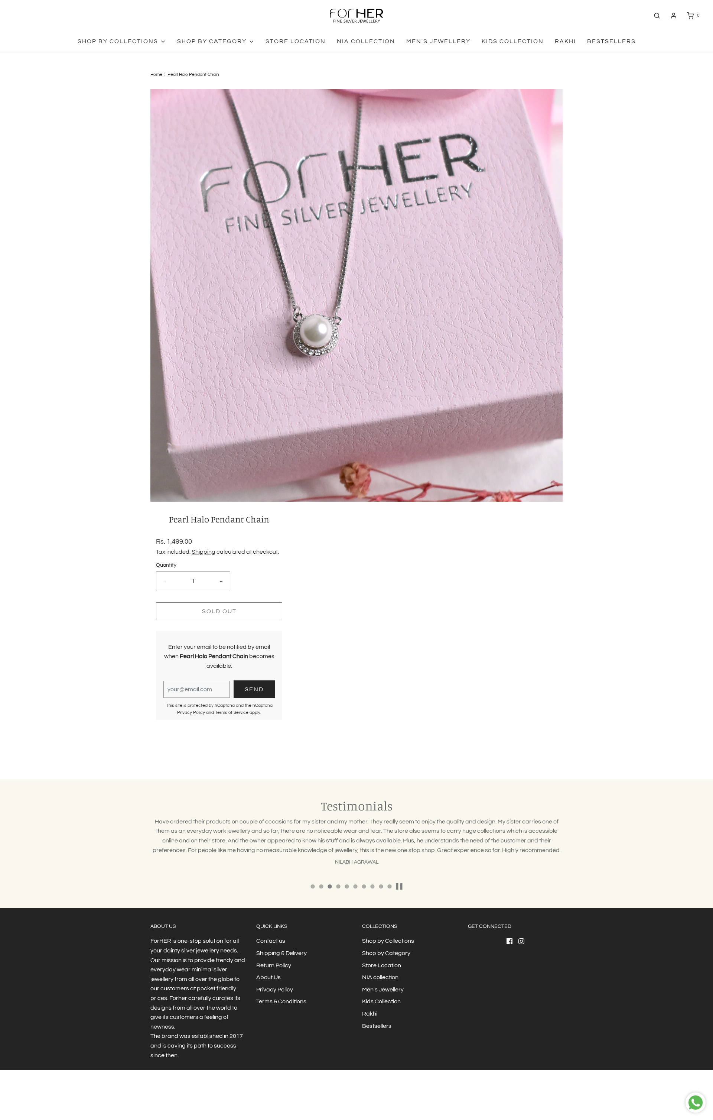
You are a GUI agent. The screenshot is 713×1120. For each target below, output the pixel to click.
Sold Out (219, 611)
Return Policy (273, 965)
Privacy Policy (191, 712)
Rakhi (565, 41)
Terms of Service (231, 712)
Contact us (270, 941)
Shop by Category (386, 953)
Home (156, 74)
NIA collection (366, 41)
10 (390, 886)
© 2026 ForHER (166, 1099)
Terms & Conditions (281, 1001)
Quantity (166, 565)
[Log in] (673, 15)
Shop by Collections (388, 941)
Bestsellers (611, 41)
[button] (399, 886)
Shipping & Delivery (281, 953)
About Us (268, 977)
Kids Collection (513, 41)
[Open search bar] (657, 15)
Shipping (203, 552)
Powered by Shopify (205, 1099)
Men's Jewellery (438, 41)
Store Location (296, 41)
